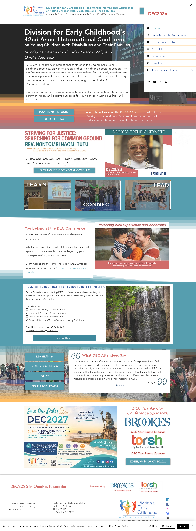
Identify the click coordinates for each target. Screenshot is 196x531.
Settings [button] (153, 526)
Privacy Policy (121, 526)
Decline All (167, 526)
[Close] (192, 526)
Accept (182, 526)
